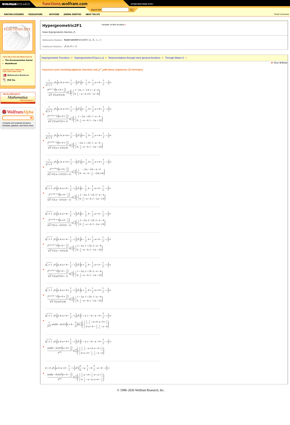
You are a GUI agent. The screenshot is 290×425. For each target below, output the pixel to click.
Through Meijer (174, 57)
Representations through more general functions (134, 57)
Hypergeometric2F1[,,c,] (89, 57)
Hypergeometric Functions (55, 57)
